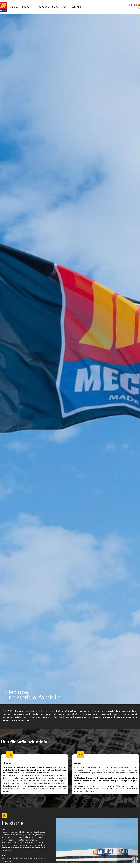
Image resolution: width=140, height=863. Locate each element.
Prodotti (27, 7)
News (55, 7)
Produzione (42, 7)
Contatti (76, 7)
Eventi (64, 7)
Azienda (14, 7)
